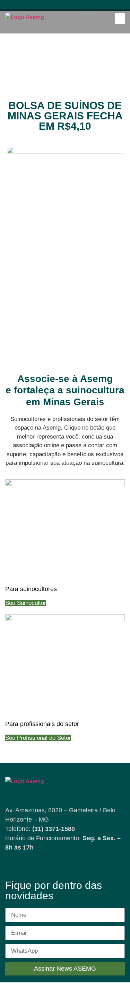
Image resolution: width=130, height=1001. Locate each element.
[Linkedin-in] (58, 6)
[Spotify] (84, 6)
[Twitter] (97, 6)
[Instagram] (45, 6)
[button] (120, 18)
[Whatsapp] (71, 6)
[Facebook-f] (19, 6)
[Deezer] (110, 6)
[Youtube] (32, 6)
